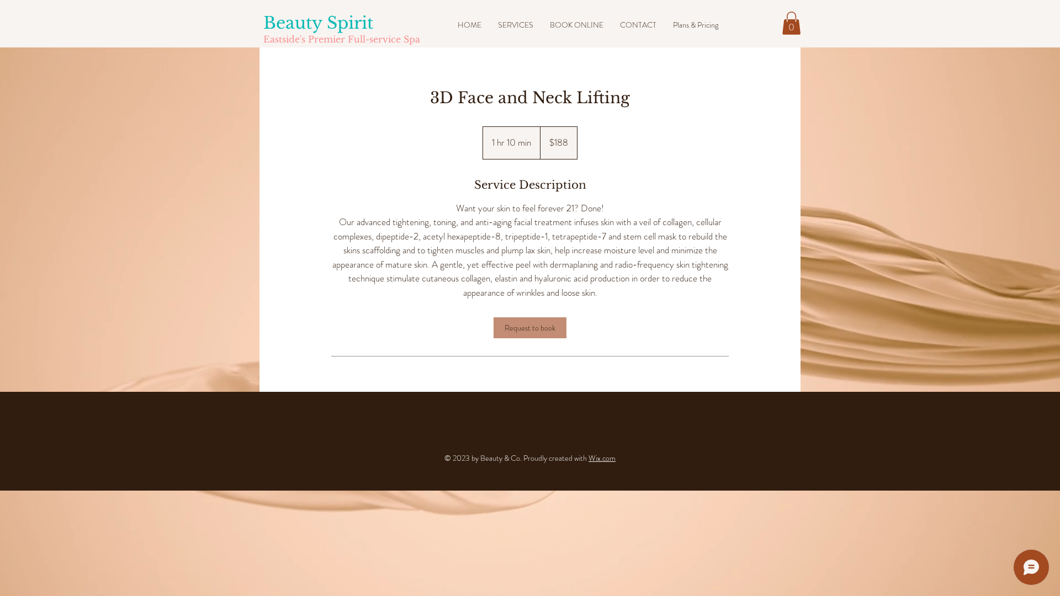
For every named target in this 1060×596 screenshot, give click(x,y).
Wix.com (602, 458)
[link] (530, 327)
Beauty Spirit (318, 23)
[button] (791, 23)
